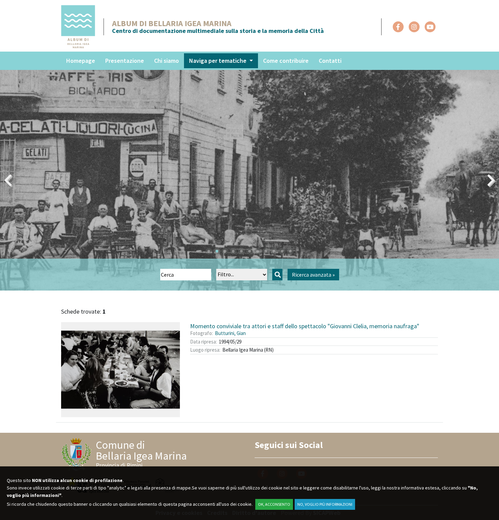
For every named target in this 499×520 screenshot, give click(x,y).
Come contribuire (286, 60)
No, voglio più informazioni (324, 504)
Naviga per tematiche (218, 60)
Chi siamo (166, 60)
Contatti (330, 60)
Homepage (80, 60)
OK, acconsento (274, 504)
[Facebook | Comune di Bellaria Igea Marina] (398, 26)
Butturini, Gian (230, 333)
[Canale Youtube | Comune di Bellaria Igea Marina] (430, 26)
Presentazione (124, 60)
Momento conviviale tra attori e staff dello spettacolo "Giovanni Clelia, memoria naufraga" (304, 326)
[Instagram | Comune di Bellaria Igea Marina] (414, 26)
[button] (208, 251)
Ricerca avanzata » (313, 274)
